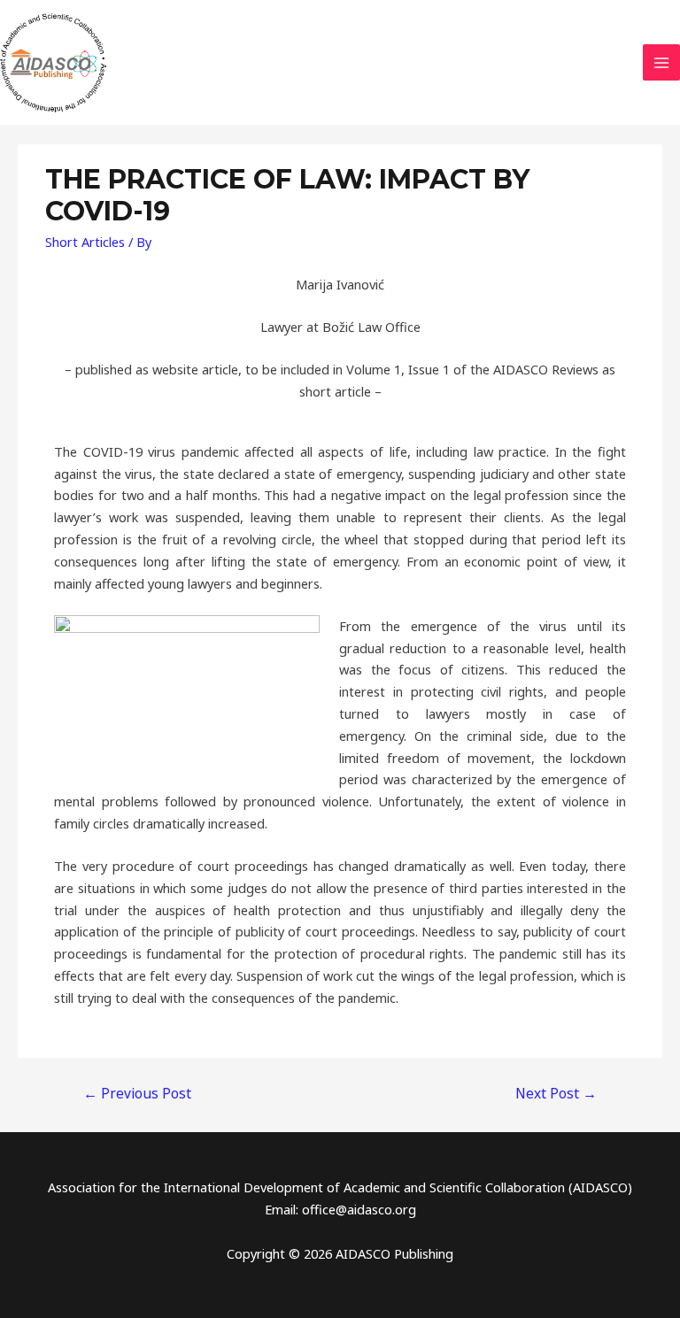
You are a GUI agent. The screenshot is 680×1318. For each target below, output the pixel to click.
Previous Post (137, 1093)
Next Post (556, 1093)
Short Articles (85, 241)
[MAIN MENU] (661, 62)
